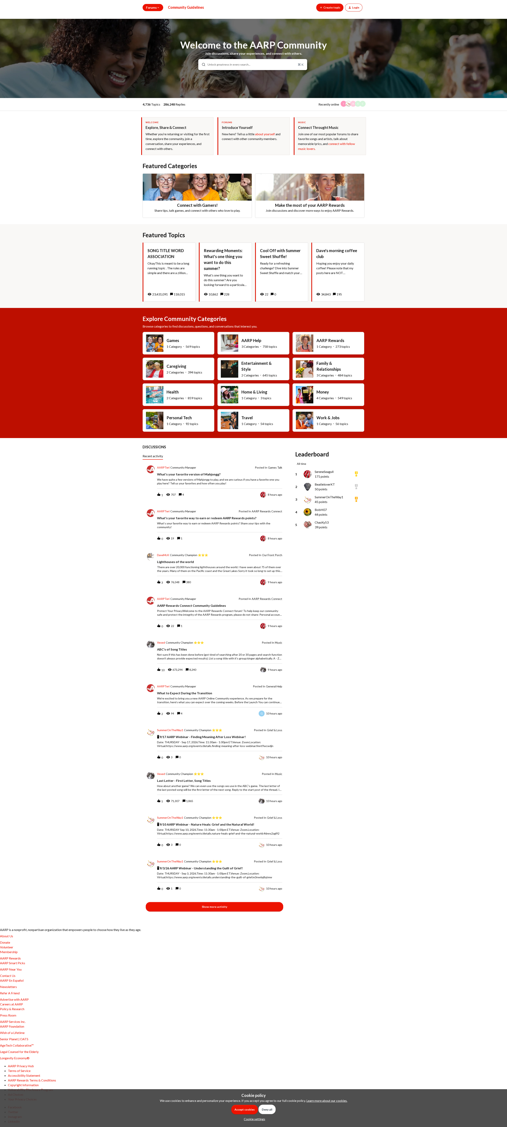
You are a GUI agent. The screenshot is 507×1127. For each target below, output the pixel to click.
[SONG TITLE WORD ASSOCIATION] (169, 272)
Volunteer (6, 947)
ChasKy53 (322, 522)
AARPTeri (163, 467)
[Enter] (202, 64)
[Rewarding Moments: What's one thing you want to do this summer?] (225, 272)
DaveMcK (163, 555)
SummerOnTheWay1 (170, 730)
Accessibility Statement (24, 1075)
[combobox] (252, 64)
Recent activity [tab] (153, 456)
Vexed (161, 642)
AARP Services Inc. (13, 1021)
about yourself (265, 134)
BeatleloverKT (325, 484)
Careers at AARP (11, 1004)
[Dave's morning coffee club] (337, 272)
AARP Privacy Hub (21, 1066)
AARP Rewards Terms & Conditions (32, 1080)
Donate (5, 942)
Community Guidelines (186, 7)
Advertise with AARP (14, 999)
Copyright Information (23, 1085)
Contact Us (7, 975)
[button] (253, 1119)
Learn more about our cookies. (326, 1100)
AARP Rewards (10, 958)
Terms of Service (19, 1071)
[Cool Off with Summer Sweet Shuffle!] (281, 272)
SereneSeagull (324, 471)
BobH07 (321, 510)
